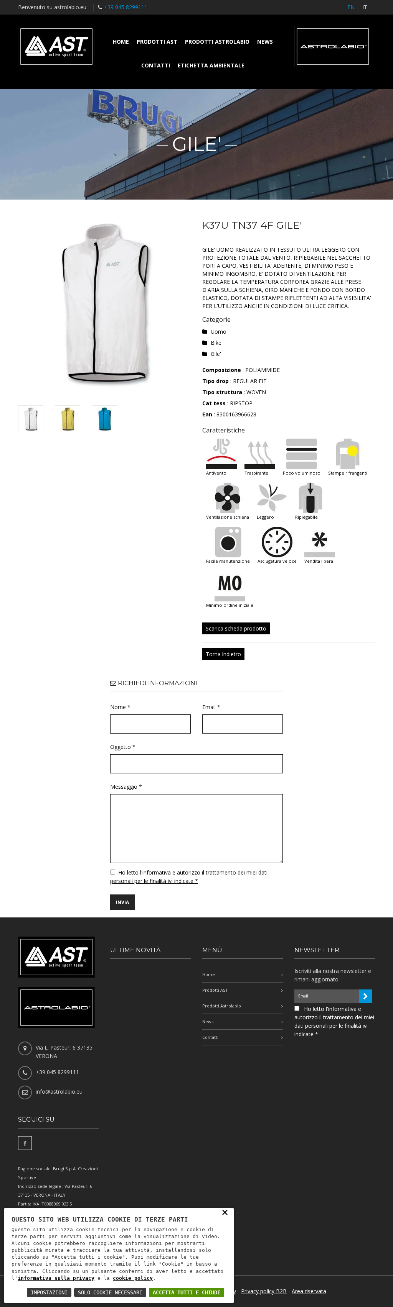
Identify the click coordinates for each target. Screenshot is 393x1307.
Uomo (218, 331)
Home (121, 41)
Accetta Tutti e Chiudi (186, 1292)
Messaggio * (126, 786)
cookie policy (133, 1278)
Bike (216, 342)
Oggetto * (122, 746)
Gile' (216, 353)
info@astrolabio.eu (59, 1091)
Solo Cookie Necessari (110, 1292)
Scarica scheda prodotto (236, 628)
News (265, 41)
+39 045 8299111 (125, 7)
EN (351, 7)
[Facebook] (25, 1143)
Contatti (155, 65)
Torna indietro (223, 654)
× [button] (224, 1212)
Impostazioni (49, 1292)
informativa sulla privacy (56, 1278)
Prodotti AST (157, 41)
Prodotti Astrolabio (217, 41)
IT (364, 7)
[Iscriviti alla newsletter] (365, 996)
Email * (211, 707)
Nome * (120, 707)
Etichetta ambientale (211, 65)
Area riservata (309, 1291)
